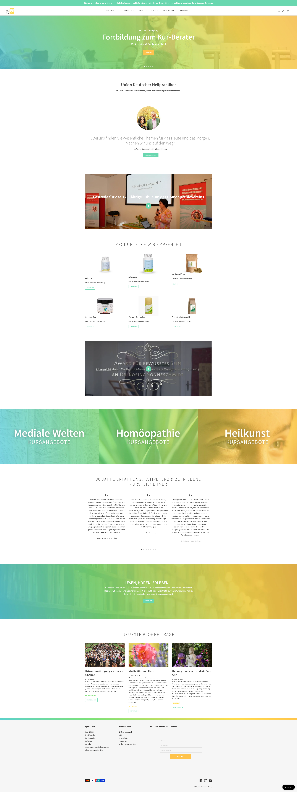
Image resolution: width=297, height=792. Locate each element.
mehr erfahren (150, 155)
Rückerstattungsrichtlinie (94, 750)
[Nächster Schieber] (157, 66)
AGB (120, 735)
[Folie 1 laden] (144, 66)
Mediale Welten (90, 735)
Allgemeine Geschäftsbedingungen (97, 747)
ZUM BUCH (148, 52)
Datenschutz (123, 738)
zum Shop (90, 288)
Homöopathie (90, 696)
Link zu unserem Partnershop (95, 283)
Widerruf (288, 787)
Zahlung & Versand (125, 732)
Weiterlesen (91, 700)
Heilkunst (133, 707)
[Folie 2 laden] (146, 66)
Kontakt (88, 744)
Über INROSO (89, 732)
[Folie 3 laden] (148, 66)
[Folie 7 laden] (155, 549)
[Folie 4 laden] (150, 66)
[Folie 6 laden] (153, 549)
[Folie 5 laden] (152, 66)
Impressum (123, 741)
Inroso (199, 787)
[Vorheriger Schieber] (139, 66)
